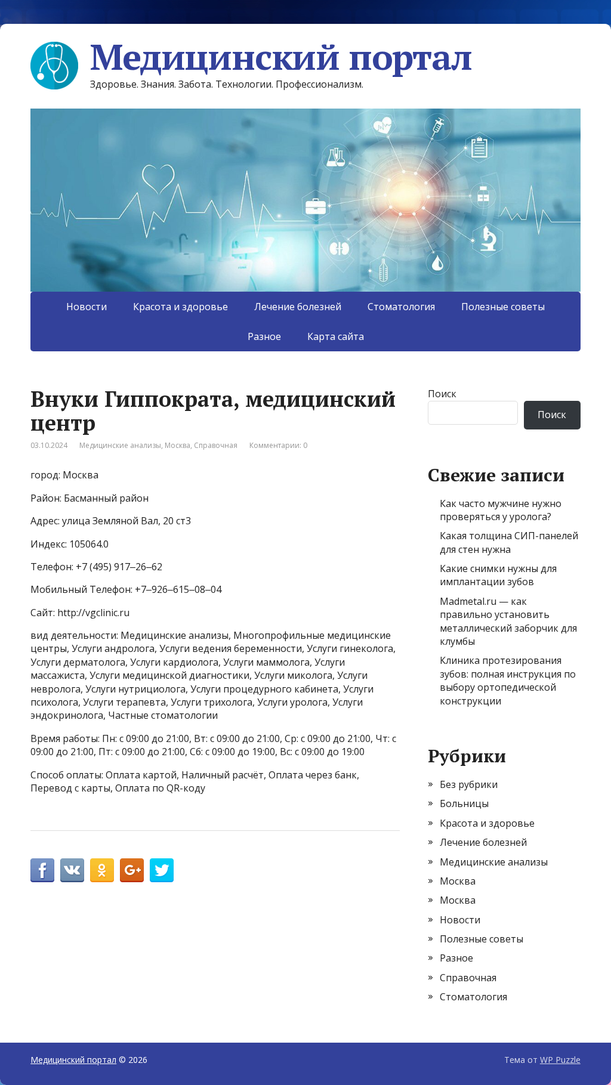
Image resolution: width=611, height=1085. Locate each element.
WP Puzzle (560, 1059)
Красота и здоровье (180, 306)
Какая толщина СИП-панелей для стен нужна (509, 542)
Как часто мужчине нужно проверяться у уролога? (500, 510)
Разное (264, 336)
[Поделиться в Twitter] (162, 870)
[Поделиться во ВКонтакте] (72, 870)
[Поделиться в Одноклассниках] (102, 870)
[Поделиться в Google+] (132, 870)
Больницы (464, 803)
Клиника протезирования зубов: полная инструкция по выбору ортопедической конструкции (508, 680)
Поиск (442, 393)
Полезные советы (503, 306)
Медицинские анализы (120, 445)
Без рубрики (469, 784)
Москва (177, 445)
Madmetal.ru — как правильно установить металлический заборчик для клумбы (508, 621)
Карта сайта (335, 336)
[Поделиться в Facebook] (42, 870)
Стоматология (401, 306)
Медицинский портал (280, 57)
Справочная (215, 445)
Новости (86, 306)
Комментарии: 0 (278, 445)
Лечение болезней (297, 306)
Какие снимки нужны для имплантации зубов (498, 575)
